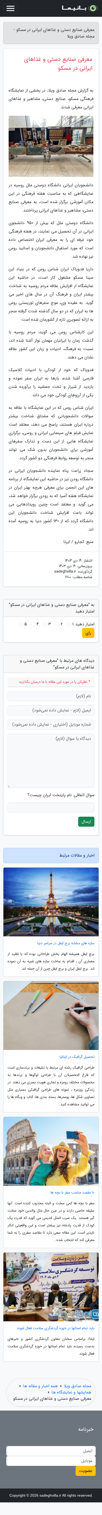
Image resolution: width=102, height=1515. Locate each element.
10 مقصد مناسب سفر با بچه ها (72, 1192)
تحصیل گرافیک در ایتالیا (77, 1057)
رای (88, 633)
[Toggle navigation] (10, 8)
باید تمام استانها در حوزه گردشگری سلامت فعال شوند (55, 1328)
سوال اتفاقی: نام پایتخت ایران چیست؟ (60, 795)
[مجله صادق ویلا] (79, 8)
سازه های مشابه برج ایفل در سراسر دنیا (65, 943)
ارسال (86, 821)
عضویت (85, 1471)
